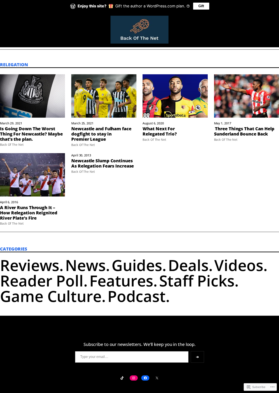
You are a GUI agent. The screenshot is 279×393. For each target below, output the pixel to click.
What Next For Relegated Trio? (160, 131)
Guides (137, 265)
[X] (157, 378)
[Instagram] (134, 378)
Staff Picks (197, 280)
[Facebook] (145, 378)
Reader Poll (41, 280)
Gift (201, 6)
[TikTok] (122, 378)
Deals (188, 265)
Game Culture (51, 296)
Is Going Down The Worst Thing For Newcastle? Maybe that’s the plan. (31, 134)
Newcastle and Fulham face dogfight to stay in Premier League (101, 134)
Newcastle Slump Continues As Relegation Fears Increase (102, 163)
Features (121, 280)
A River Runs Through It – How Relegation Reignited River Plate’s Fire (28, 212)
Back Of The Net (12, 144)
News (85, 265)
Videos (238, 265)
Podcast (136, 296)
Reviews (29, 265)
